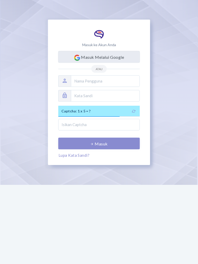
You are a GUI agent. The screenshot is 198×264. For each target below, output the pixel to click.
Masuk (101, 143)
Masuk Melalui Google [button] (102, 57)
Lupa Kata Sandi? (74, 155)
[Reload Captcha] (133, 111)
